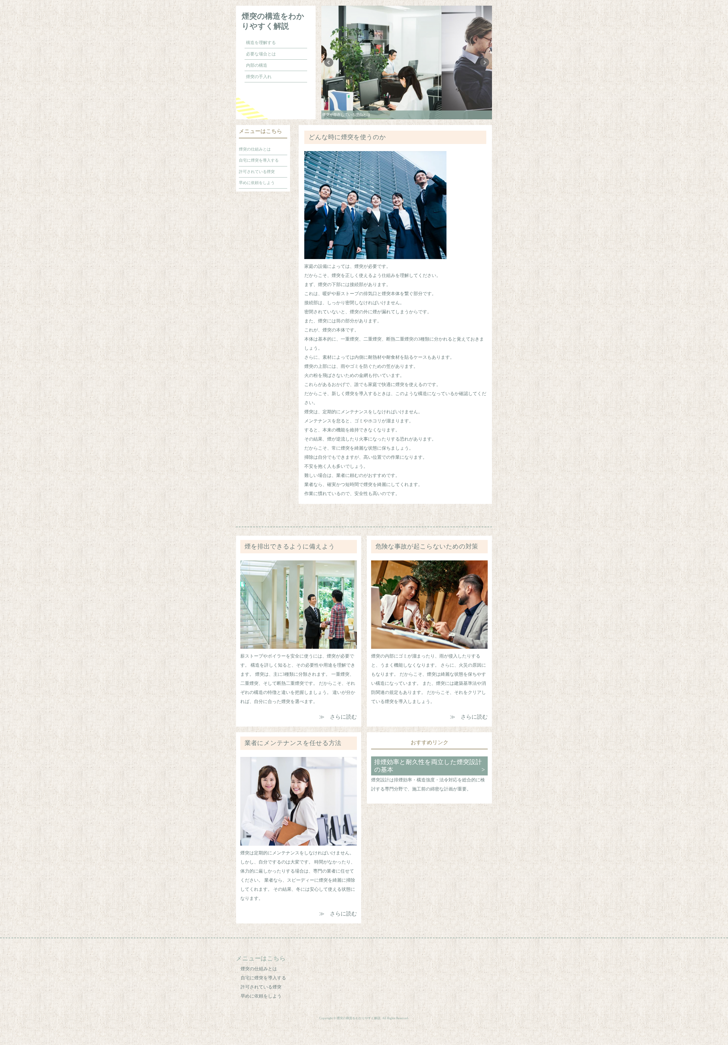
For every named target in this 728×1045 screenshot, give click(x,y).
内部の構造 (256, 65)
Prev (328, 62)
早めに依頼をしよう (257, 182)
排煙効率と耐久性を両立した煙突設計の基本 (428, 765)
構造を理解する (261, 42)
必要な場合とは (261, 54)
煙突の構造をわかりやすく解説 (273, 21)
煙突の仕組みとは (255, 149)
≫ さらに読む (338, 717)
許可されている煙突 (257, 171)
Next (484, 62)
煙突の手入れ (259, 76)
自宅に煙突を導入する (259, 160)
